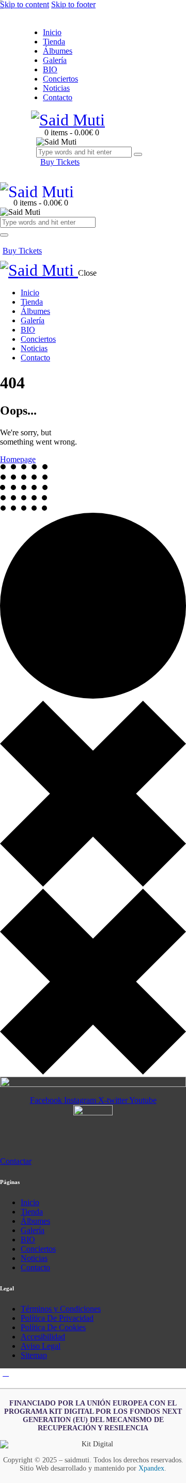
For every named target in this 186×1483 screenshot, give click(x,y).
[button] (5, 241)
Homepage (18, 459)
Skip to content (24, 4)
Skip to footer (73, 4)
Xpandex (151, 1468)
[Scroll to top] (5, 1372)
